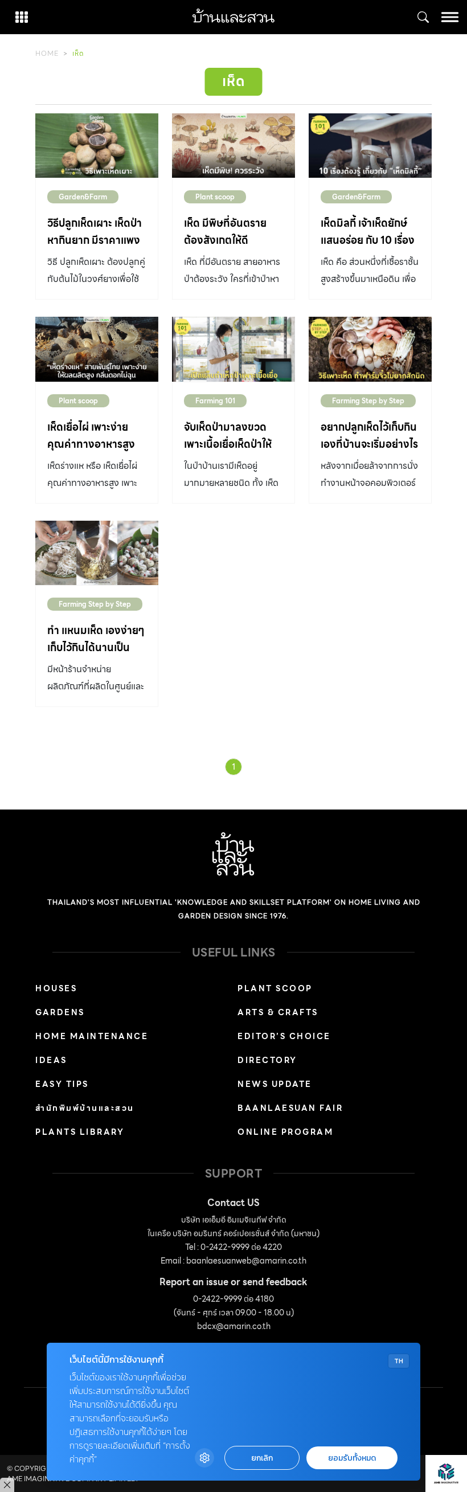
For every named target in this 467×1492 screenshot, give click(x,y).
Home (47, 53)
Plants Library (79, 1132)
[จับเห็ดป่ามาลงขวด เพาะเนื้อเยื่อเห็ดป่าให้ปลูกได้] (233, 349)
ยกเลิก (262, 1458)
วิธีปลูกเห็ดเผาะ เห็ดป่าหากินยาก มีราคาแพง (94, 231)
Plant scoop (215, 196)
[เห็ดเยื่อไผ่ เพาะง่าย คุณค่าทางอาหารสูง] (96, 349)
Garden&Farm (83, 196)
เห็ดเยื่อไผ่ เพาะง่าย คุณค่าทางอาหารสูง (91, 435)
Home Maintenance (91, 1036)
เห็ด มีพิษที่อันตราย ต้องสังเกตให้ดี (225, 231)
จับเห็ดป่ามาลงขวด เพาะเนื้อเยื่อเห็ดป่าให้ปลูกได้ (228, 444)
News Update (274, 1084)
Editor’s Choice (284, 1036)
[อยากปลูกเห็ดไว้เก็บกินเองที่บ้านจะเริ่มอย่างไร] (370, 349)
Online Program (285, 1132)
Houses (56, 988)
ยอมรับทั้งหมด (352, 1458)
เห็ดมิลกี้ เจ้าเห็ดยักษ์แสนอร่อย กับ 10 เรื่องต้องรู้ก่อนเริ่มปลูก (368, 240)
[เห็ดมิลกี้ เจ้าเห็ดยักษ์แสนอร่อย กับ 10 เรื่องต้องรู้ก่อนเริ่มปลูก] (370, 145)
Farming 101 (215, 400)
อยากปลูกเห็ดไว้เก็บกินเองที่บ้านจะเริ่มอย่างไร (369, 435)
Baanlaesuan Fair (290, 1108)
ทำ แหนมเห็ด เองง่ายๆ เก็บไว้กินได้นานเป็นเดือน (96, 647)
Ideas (51, 1060)
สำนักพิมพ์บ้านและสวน (84, 1108)
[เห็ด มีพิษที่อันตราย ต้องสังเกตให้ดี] (233, 145)
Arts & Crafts (277, 1012)
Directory (267, 1060)
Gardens (60, 1012)
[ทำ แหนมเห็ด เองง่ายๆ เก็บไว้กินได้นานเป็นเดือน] (96, 553)
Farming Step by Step (368, 400)
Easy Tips (62, 1084)
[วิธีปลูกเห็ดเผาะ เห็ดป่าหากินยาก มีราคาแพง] (96, 145)
